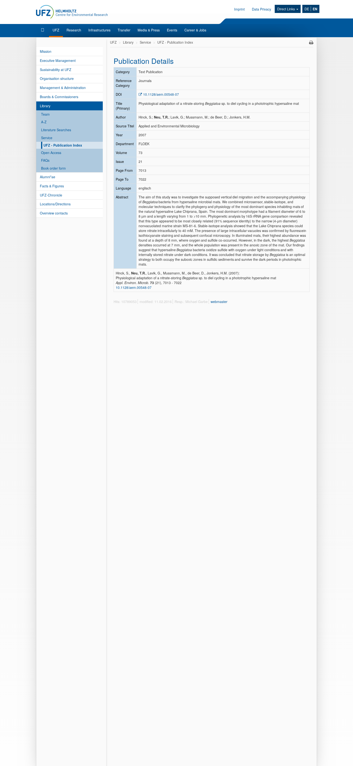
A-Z (44, 121)
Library (45, 105)
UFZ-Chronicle (51, 195)
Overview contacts (54, 213)
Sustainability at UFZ (55, 69)
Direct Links (286, 8)
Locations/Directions (55, 204)
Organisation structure (57, 78)
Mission (45, 51)
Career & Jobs (195, 30)
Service (46, 137)
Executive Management (58, 60)
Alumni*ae (47, 176)
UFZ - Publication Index (62, 145)
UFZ (56, 30)
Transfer (124, 30)
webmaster (219, 301)
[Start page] (43, 30)
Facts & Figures (52, 186)
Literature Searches (56, 129)
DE (306, 8)
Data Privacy (261, 9)
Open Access (51, 152)
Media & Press (149, 30)
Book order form (53, 168)
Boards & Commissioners (59, 96)
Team (45, 114)
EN (315, 8)
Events (172, 30)
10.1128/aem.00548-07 (161, 94)
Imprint (239, 9)
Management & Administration (63, 87)
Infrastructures (99, 30)
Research (74, 30)
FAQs (45, 160)
